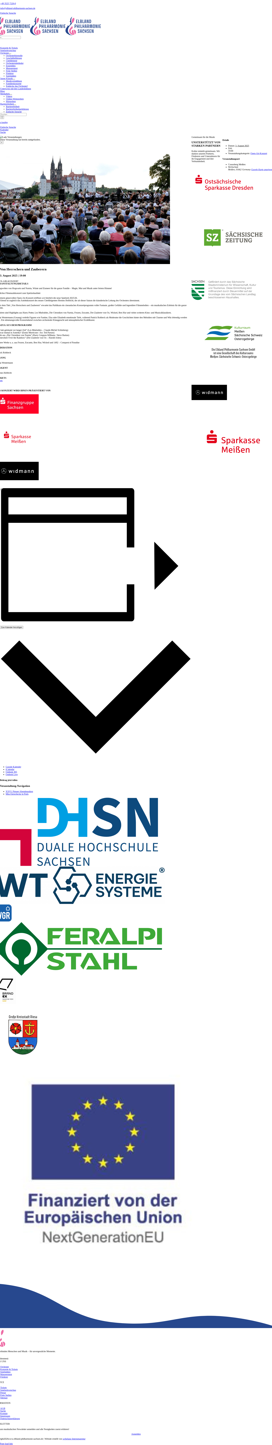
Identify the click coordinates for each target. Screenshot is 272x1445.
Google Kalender (13, 767)
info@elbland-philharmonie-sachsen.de (17, 8)
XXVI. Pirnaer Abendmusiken (19, 791)
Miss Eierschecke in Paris (17, 794)
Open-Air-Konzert (258, 153)
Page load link (6, 1443)
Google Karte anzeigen (261, 169)
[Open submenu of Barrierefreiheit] (15, 104)
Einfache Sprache (8, 13)
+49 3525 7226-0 (8, 3)
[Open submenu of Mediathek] (11, 94)
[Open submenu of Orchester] (10, 53)
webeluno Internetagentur (74, 1439)
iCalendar (10, 769)
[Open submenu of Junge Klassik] (14, 79)
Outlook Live (12, 774)
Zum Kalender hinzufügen (11, 627)
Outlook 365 (11, 772)
